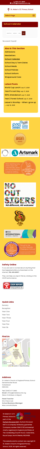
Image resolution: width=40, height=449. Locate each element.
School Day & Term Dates (16, 62)
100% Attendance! (13, 95)
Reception (6, 308)
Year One (6, 311)
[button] (15, 346)
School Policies (11, 70)
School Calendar (12, 59)
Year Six (5, 327)
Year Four (6, 321)
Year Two (6, 315)
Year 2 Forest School (14, 98)
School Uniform (12, 73)
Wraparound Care (13, 77)
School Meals (11, 66)
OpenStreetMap (24, 366)
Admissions (10, 52)
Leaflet (15, 366)
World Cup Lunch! (13, 87)
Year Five (5, 324)
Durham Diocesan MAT (11, 422)
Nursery (5, 305)
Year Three (6, 318)
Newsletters (10, 55)
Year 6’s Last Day (12, 91)
